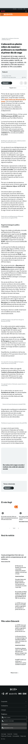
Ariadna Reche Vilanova (20, 645)
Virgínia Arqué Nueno (19, 576)
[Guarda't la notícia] (21, 83)
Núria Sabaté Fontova (23, 521)
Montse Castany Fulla (5, 561)
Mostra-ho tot (14, 672)
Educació (5, 83)
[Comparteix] (25, 83)
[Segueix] (11, 83)
